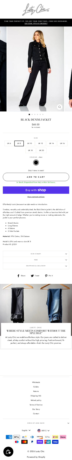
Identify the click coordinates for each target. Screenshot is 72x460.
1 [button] (29, 114)
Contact (36, 413)
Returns (36, 391)
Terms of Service (36, 405)
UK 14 (51, 143)
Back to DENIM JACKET (38, 363)
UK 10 (29, 143)
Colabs (36, 387)
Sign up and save (36, 423)
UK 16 (62, 143)
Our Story (36, 409)
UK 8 (19, 143)
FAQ (36, 260)
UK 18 (30, 150)
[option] (36, 22)
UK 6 (9, 143)
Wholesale (36, 382)
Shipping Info (36, 396)
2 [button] (32, 115)
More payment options (35, 196)
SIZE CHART (36, 254)
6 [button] (43, 115)
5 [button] (40, 115)
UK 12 (40, 143)
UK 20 (41, 150)
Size (36, 138)
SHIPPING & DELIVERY (36, 266)
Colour (36, 157)
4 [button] (38, 115)
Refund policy (36, 400)
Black (36, 162)
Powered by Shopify (36, 457)
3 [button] (35, 115)
